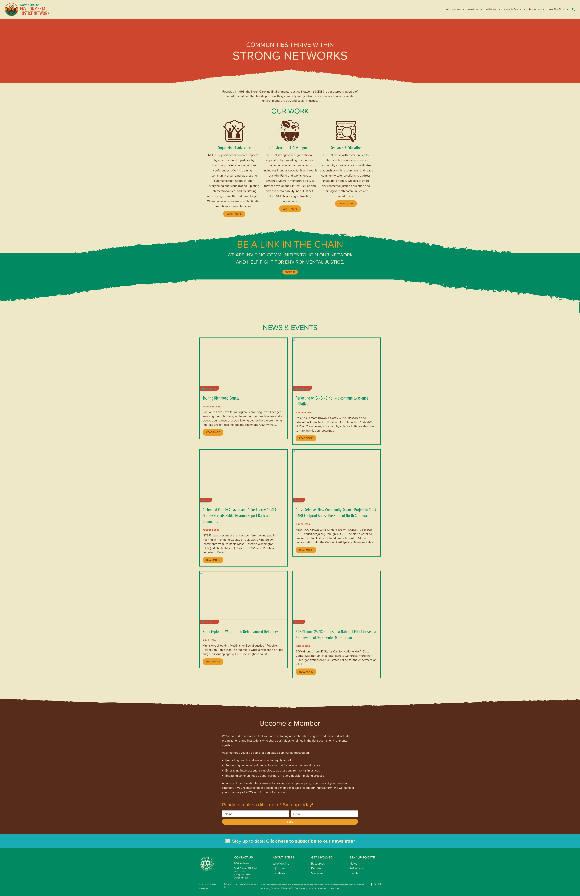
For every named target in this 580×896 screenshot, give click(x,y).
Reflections (209, 388)
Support (290, 272)
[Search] (573, 9)
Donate (316, 868)
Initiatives (279, 873)
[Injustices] (481, 9)
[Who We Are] (463, 9)
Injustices (279, 868)
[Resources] (543, 9)
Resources (318, 863)
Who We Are (281, 863)
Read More (213, 432)
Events (354, 873)
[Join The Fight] (567, 9)
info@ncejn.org (241, 863)
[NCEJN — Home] (27, 9)
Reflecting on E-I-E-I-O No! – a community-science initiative (332, 400)
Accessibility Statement (247, 884)
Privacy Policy (227, 885)
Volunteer (317, 873)
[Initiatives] (499, 9)
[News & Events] (524, 9)
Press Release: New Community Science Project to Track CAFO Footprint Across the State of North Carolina (336, 512)
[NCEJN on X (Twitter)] (375, 884)
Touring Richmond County (221, 397)
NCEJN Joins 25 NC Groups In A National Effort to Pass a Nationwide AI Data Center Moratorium (336, 634)
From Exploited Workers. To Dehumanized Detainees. (241, 631)
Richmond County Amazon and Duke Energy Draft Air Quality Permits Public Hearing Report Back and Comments (241, 515)
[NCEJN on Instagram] (379, 884)
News (205, 500)
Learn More (234, 213)
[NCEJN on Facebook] (371, 884)
